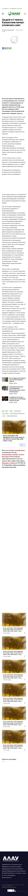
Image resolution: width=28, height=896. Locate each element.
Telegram (13, 463)
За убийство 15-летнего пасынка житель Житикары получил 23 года (17, 398)
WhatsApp (5, 463)
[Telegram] (8, 48)
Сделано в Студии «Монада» (9, 887)
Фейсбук (15, 454)
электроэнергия (12, 416)
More (22, 444)
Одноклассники (7, 454)
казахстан (17, 411)
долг (11, 411)
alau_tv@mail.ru (11, 875)
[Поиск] (25, 14)
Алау (6, 411)
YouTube (11, 450)
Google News (20, 450)
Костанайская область (17, 413)
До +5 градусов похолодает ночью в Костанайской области (17, 379)
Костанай (5, 413)
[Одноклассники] (6, 48)
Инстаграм (5, 456)
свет (3, 416)
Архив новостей (6, 877)
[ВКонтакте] (3, 48)
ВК (16, 452)
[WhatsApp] (10, 48)
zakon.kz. (20, 113)
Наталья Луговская (8, 30)
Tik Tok (21, 454)
